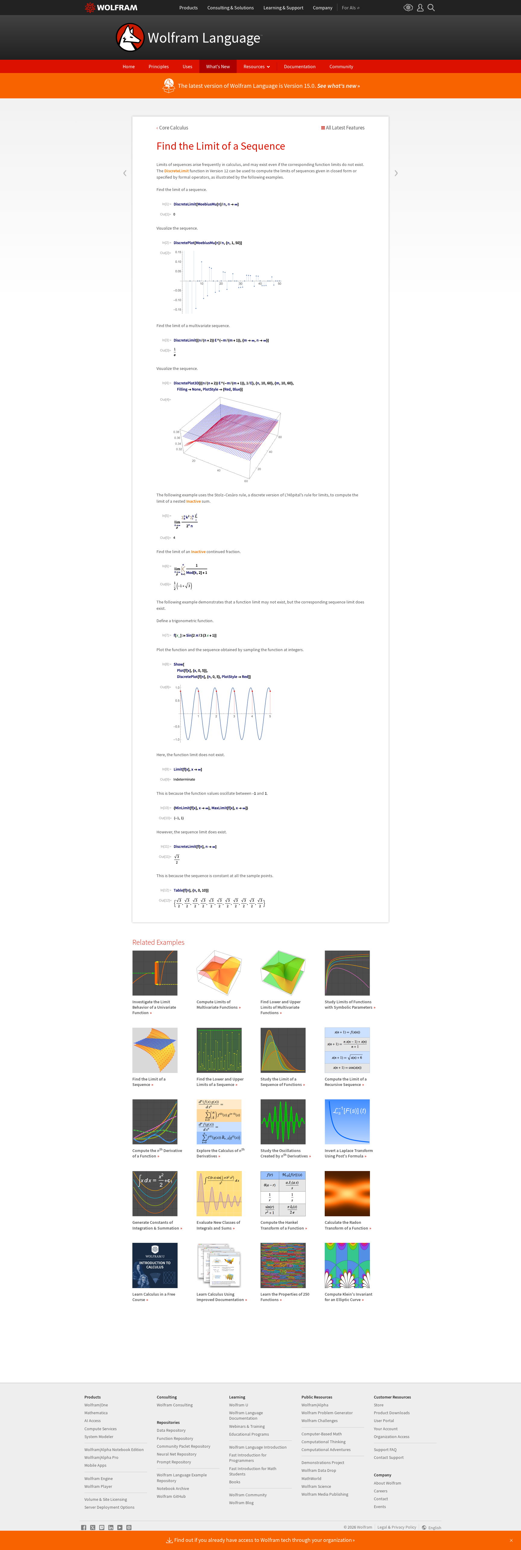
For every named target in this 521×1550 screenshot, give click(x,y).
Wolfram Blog (241, 1502)
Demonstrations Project (323, 1462)
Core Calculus (173, 127)
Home (129, 66)
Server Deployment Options (109, 1507)
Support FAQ (385, 1449)
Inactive (193, 501)
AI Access (92, 1420)
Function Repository (175, 1438)
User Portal (384, 1420)
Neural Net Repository (177, 1454)
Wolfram (364, 1527)
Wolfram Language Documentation (246, 1415)
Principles (159, 66)
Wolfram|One (96, 1405)
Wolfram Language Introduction (258, 1447)
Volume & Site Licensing (105, 1499)
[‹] (125, 136)
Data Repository (171, 1430)
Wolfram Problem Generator (327, 1412)
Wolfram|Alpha (315, 1405)
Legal (382, 1527)
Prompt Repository (174, 1462)
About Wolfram (387, 1483)
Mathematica (96, 1412)
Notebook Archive (173, 1488)
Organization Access (391, 1436)
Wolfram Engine (98, 1478)
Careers (380, 1491)
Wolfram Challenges (320, 1420)
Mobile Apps (95, 1465)
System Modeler (98, 1436)
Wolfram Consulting (175, 1405)
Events (380, 1506)
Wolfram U (238, 1405)
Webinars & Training (247, 1426)
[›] (396, 136)
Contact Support (389, 1457)
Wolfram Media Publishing (325, 1494)
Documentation (300, 66)
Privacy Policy (404, 1527)
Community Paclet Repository (183, 1446)
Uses (187, 66)
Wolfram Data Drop (319, 1470)
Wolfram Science (316, 1486)
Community (341, 66)
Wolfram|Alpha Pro (101, 1457)
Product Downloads (392, 1412)
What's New (218, 66)
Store (379, 1405)
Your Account (386, 1428)
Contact (381, 1498)
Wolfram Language (205, 37)
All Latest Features (345, 127)
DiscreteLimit (176, 170)
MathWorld (311, 1478)
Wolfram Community (248, 1494)
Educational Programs (249, 1434)
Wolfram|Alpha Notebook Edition (114, 1449)
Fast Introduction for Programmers (248, 1457)
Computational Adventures (326, 1449)
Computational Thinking (324, 1441)
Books (234, 1482)
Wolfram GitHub (171, 1496)
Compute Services (100, 1428)
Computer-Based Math (322, 1434)
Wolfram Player (98, 1486)
